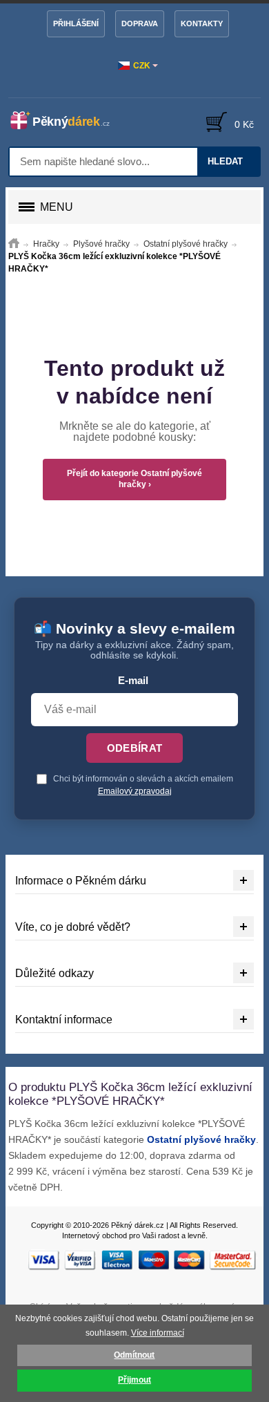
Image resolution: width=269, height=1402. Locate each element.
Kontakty (202, 23)
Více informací (157, 1333)
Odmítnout (134, 1355)
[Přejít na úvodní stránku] (13, 244)
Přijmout (134, 1380)
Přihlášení (76, 23)
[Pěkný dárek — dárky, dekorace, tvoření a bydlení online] (67, 120)
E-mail (133, 680)
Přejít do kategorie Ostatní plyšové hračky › (134, 478)
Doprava (139, 23)
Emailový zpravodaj (135, 791)
